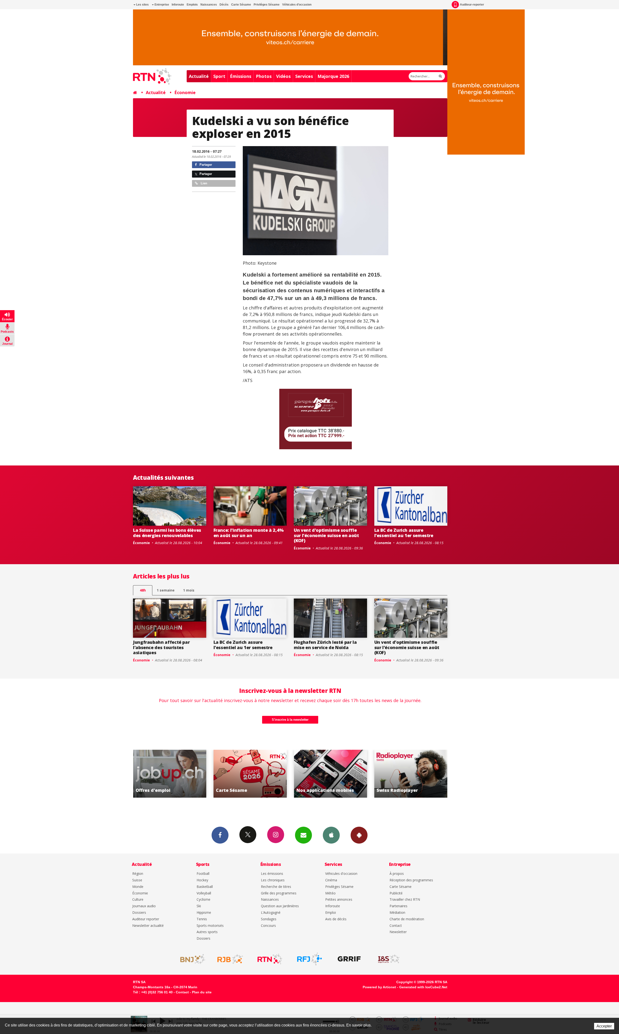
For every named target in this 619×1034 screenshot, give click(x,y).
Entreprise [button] (161, 4)
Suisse (137, 880)
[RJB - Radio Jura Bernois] (230, 959)
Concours (268, 926)
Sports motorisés (210, 926)
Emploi (330, 913)
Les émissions (272, 874)
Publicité (396, 893)
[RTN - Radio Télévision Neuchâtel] (270, 959)
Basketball (205, 887)
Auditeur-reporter (472, 4)
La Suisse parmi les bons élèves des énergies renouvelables (167, 532)
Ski (199, 906)
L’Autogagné (270, 913)
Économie (185, 92)
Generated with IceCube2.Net (423, 987)
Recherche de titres (276, 887)
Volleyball (204, 893)
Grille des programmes (278, 893)
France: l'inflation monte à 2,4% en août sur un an (249, 532)
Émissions (240, 76)
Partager (205, 164)
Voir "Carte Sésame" (169, 774)
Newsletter (398, 932)
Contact (396, 926)
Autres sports (207, 932)
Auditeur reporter (145, 919)
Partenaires (398, 906)
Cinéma (331, 880)
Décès (224, 4)
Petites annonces (338, 900)
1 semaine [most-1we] (166, 590)
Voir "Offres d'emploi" (411, 774)
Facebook (220, 835)
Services (304, 76)
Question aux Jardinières (280, 906)
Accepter (604, 1026)
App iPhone (331, 835)
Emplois (192, 4)
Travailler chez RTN (405, 900)
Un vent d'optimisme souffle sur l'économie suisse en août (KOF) (326, 535)
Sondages (268, 919)
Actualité (199, 76)
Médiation (397, 913)
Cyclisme (203, 900)
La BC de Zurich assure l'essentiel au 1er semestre (403, 532)
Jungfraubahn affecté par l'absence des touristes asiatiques (161, 647)
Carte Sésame (241, 4)
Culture (137, 900)
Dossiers (139, 913)
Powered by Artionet (379, 987)
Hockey (202, 880)
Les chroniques (273, 880)
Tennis (202, 919)
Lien (203, 183)
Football (203, 874)
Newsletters (303, 835)
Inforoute (178, 4)
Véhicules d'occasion (296, 4)
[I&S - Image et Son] (389, 959)
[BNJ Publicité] (190, 959)
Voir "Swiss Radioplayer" (330, 774)
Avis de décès (335, 919)
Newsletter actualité (148, 926)
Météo (330, 893)
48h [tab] (143, 590)
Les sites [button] (142, 4)
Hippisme (204, 913)
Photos (264, 76)
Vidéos (283, 76)
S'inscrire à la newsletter (290, 719)
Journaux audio (144, 906)
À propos (397, 874)
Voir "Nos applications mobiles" (250, 774)
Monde (137, 887)
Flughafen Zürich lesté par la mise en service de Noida (325, 644)
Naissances (208, 4)
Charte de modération (407, 919)
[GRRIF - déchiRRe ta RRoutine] (349, 959)
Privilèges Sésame (267, 4)
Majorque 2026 (333, 76)
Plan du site (202, 992)
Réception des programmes (411, 880)
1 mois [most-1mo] (188, 590)
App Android (359, 835)
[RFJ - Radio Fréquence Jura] (309, 959)
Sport (219, 76)
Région (137, 874)
